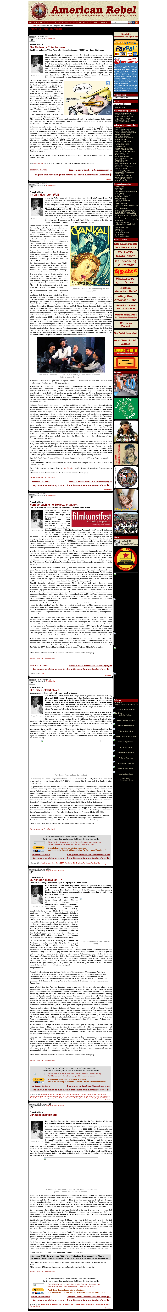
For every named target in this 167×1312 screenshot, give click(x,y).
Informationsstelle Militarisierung (125, 214)
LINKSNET (118, 229)
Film (42, 673)
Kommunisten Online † (122, 227)
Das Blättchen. (69, 468)
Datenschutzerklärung (125, 780)
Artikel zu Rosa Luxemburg (126, 720)
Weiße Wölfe (95, 863)
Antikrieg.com (119, 186)
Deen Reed (55, 863)
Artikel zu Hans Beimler (126, 731)
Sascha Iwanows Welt (122, 232)
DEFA (62, 863)
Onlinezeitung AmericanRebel (83, 11)
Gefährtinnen (90, 1304)
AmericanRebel (53, 1094)
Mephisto (79, 863)
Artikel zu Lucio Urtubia (126, 769)
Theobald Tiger (74, 1098)
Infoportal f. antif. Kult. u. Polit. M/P (126, 215)
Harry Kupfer (99, 1304)
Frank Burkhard (51, 38)
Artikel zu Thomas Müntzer (126, 710)
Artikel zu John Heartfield (125, 752)
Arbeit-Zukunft (119, 188)
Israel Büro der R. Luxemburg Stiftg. (126, 219)
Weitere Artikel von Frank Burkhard (42, 477)
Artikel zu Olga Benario (126, 742)
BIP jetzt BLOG (119, 193)
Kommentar (107, 489)
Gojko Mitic (72, 863)
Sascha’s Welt (119, 234)
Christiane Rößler (67, 1304)
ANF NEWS (118, 190)
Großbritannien (72, 1096)
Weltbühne (107, 1098)
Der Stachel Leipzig (121, 197)
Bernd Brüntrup (64, 1094)
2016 (124, 107)
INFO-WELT (118, 217)
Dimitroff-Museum (36, 1096)
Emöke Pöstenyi (79, 1304)
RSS (136, 22)
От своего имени (98, 22)
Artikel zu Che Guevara (126, 747)
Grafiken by (118, 702)
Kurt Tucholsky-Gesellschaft (39, 1098)
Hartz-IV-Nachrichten (121, 209)
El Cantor (118, 207)
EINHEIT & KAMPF (121, 203)
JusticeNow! (119, 220)
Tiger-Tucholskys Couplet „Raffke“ (91, 1098)
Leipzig (51, 1098)
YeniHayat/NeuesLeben (122, 236)
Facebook (133, 22)
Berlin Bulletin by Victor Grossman (126, 191)
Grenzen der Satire (59, 1096)
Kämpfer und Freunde (122, 222)
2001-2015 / (119, 107)
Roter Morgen (119, 231)
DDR (96, 1094)
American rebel (46, 863)
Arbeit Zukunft (56, 1304)
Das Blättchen (38, 163)
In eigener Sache (37, 22)
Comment (108, 179)
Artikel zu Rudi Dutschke (126, 763)
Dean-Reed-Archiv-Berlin (123, 195)
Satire (66, 1098)
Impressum (125, 778)
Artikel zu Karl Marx (125, 715)
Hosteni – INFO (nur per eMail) (125, 212)
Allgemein (49, 871)
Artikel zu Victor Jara (126, 758)
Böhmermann (74, 1094)
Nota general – (80, 22)
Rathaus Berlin (35, 1306)
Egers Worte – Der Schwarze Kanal (126, 205)
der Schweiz (102, 1094)
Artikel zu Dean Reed (126, 774)
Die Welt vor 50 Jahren (122, 200)
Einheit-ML (118, 202)
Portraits (107, 1304)
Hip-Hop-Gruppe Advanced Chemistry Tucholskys (93, 1096)
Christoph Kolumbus (87, 1094)
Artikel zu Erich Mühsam (126, 726)
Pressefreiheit (59, 1098)
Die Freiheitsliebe (120, 198)
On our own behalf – (60, 22)
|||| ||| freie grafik (126, 704)
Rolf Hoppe (87, 863)
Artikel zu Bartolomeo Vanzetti (126, 736)
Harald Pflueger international (124, 210)
